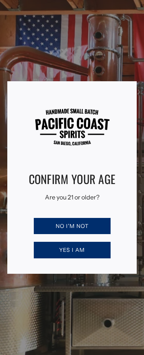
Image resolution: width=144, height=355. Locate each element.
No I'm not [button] (72, 226)
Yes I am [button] (72, 249)
